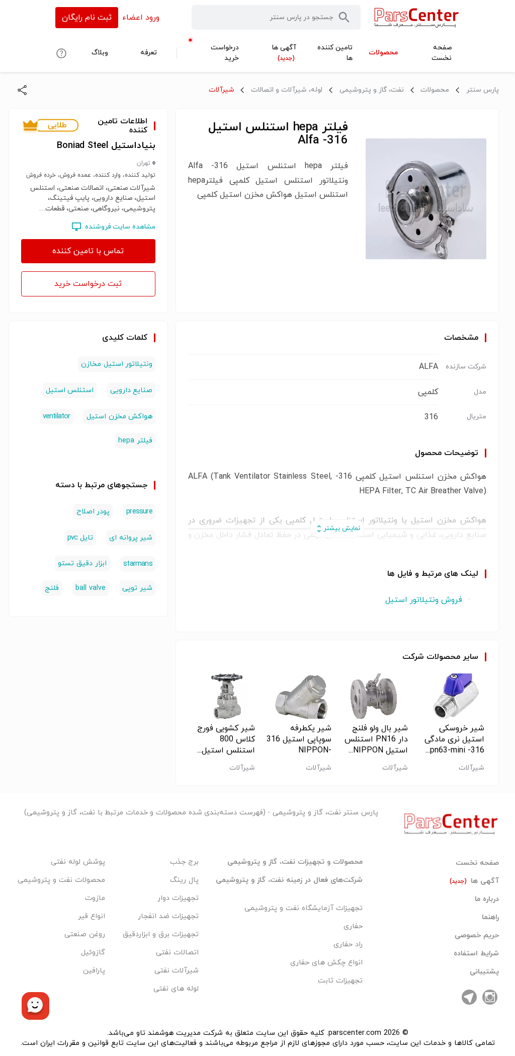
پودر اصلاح (93, 511)
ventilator (56, 416)
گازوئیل (93, 952)
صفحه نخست (477, 863)
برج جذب (184, 862)
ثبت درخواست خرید (88, 283)
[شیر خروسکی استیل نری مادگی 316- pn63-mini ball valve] (451, 696)
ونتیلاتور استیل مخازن (116, 364)
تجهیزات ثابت (340, 980)
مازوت (95, 898)
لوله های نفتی (176, 989)
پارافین (94, 970)
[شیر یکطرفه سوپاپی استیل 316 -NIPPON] (299, 696)
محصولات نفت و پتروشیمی (61, 880)
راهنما (490, 918)
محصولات (434, 90)
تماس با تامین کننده (88, 251)
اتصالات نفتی (177, 952)
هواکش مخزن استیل (119, 416)
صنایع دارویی (131, 390)
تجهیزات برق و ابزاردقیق (161, 934)
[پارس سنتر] (417, 17)
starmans (137, 564)
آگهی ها (474, 881)
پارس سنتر (482, 90)
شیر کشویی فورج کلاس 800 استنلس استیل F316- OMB (226, 739)
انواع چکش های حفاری (326, 962)
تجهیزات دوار (178, 898)
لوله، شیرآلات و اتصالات (286, 90)
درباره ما (487, 899)
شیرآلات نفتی (176, 970)
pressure (139, 511)
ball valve (90, 588)
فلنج (52, 588)
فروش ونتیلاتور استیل (423, 600)
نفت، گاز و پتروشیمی (371, 90)
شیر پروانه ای (130, 538)
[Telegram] (469, 997)
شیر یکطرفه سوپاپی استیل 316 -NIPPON (299, 739)
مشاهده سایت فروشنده (120, 227)
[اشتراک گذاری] (22, 90)
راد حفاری (348, 944)
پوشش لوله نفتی (78, 862)
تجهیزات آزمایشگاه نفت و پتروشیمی (303, 908)
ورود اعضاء (140, 17)
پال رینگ (184, 880)
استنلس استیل (70, 390)
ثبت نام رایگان (87, 17)
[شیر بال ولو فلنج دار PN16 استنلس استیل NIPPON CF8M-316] (375, 696)
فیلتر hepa (135, 440)
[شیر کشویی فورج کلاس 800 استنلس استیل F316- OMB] (222, 696)
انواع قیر (91, 916)
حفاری (353, 926)
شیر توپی (137, 588)
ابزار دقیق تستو (82, 563)
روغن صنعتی (84, 934)
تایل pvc (80, 538)
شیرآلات (221, 90)
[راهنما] (61, 53)
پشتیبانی (484, 972)
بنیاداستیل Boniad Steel (106, 145)
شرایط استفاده (476, 954)
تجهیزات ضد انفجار (168, 916)
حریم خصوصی (477, 936)
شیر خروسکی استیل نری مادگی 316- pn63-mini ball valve (454, 739)
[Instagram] (489, 997)
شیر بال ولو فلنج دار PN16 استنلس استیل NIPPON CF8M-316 (376, 739)
